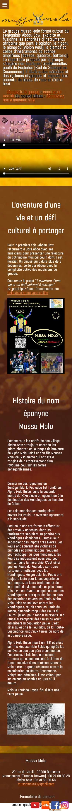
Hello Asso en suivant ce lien (27, 293)
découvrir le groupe (22, 92)
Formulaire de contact (37, 797)
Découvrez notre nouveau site (33, 98)
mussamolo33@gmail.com (36, 784)
